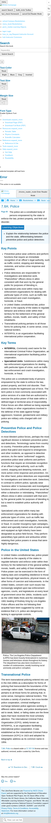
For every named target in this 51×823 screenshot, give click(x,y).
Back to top (5, 760)
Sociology (45, 200)
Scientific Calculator (12, 137)
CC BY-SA (30, 748)
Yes (6, 781)
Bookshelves (28, 200)
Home (12, 200)
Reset (4, 71)
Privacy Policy (6, 808)
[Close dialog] (1, 180)
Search (5, 820)
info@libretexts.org (10, 813)
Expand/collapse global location (48, 199)
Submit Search (7, 54)
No (15, 781)
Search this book (6, 46)
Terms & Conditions (20, 808)
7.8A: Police (6, 748)
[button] (9, 155)
